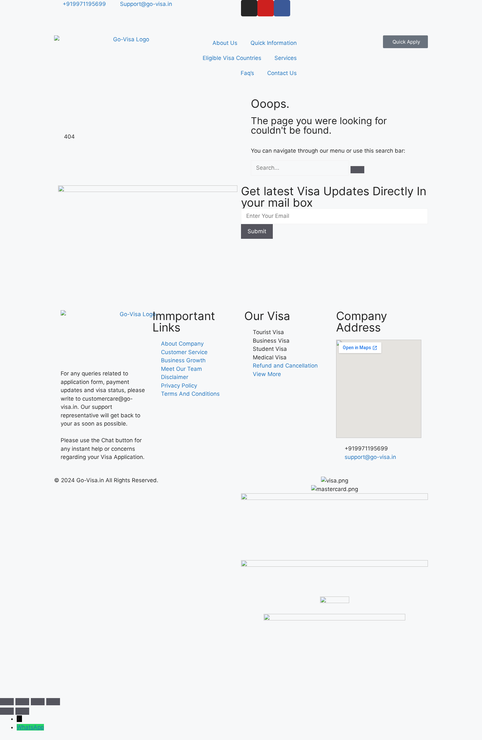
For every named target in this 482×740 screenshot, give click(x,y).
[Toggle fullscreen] (22, 701)
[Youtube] (265, 8)
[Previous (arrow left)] (7, 711)
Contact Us (282, 73)
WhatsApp (30, 727)
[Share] (38, 701)
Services (285, 58)
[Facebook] (282, 8)
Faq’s (247, 73)
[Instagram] (249, 8)
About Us (224, 43)
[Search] (357, 169)
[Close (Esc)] (53, 701)
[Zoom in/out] (7, 701)
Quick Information (274, 43)
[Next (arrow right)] (22, 711)
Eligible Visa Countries (232, 58)
